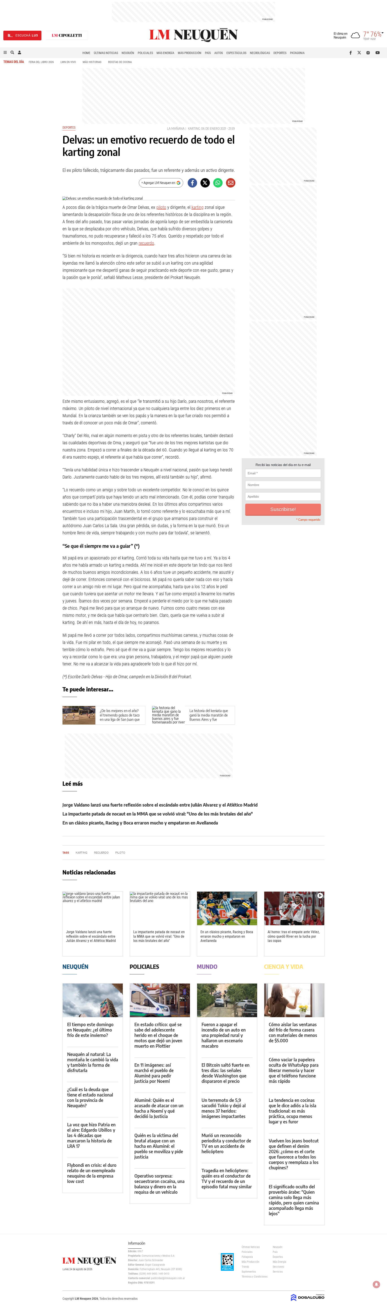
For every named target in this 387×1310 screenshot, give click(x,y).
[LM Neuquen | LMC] (67, 35)
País (208, 52)
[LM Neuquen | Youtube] (378, 53)
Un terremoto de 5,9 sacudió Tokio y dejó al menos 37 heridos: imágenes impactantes (224, 1108)
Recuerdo (101, 852)
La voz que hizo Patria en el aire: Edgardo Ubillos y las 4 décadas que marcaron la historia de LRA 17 (91, 1135)
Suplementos (249, 1271)
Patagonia (297, 52)
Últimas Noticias (106, 52)
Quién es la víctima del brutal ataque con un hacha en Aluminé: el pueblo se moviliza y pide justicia (158, 1145)
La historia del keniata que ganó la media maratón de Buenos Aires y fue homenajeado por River (208, 717)
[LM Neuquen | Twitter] (360, 53)
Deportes (279, 52)
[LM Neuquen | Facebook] (351, 53)
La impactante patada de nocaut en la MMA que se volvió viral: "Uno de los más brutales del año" (157, 813)
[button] (5, 53)
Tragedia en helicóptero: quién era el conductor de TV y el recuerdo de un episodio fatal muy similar (227, 1178)
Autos (218, 52)
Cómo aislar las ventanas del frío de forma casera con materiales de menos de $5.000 (293, 1032)
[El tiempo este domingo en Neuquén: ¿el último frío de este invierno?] (93, 1000)
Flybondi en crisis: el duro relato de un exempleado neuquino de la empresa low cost (91, 1173)
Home (86, 52)
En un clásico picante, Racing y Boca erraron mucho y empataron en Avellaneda (140, 822)
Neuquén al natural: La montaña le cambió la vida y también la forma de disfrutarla (92, 1062)
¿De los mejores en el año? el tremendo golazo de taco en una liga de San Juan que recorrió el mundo (120, 717)
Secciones (278, 1266)
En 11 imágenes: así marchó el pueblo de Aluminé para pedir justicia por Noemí (154, 1073)
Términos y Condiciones (254, 1276)
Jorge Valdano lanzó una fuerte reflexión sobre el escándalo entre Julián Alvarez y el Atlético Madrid (160, 804)
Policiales (145, 52)
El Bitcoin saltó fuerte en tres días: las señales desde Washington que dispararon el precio (225, 1073)
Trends (245, 1266)
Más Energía (165, 52)
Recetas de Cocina (120, 61)
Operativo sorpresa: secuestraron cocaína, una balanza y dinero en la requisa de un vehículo (159, 1184)
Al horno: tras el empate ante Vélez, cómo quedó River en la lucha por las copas (294, 936)
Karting (194, 128)
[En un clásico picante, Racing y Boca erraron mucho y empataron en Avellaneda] (227, 908)
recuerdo (146, 243)
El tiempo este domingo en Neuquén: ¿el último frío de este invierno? (90, 1029)
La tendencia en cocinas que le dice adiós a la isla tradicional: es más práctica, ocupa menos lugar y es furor (292, 1110)
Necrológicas (260, 52)
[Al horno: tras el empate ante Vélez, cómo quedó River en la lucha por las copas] (294, 908)
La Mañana (176, 128)
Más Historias (92, 61)
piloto (161, 207)
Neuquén (128, 52)
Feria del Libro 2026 (41, 61)
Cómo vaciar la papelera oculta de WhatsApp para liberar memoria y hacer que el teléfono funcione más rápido (293, 1070)
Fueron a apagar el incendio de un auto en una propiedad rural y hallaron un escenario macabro (224, 1035)
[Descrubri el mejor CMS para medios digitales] (308, 1301)
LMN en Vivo (68, 61)
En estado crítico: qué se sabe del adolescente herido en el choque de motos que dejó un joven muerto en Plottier (158, 1035)
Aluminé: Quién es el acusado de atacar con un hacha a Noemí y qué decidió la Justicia (158, 1108)
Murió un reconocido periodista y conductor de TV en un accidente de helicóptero (226, 1143)
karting (197, 207)
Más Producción (189, 52)
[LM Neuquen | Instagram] (369, 53)
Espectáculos (236, 52)
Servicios (278, 1271)
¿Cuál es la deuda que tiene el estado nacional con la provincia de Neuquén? (90, 1097)
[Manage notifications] (376, 1284)
